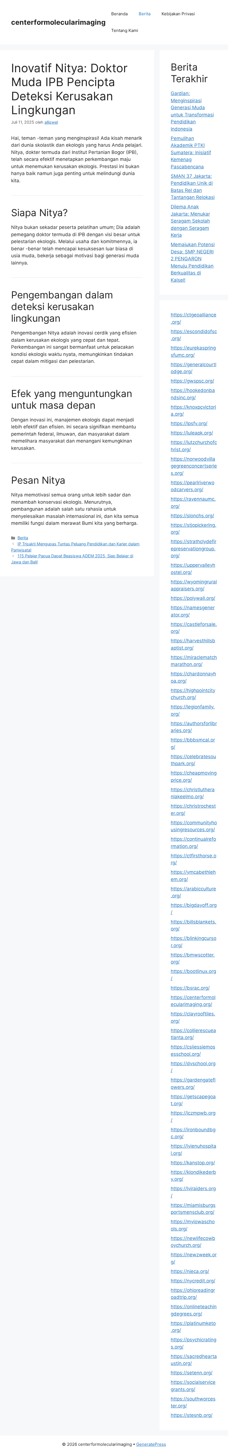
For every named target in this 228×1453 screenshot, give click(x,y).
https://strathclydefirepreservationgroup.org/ (193, 548)
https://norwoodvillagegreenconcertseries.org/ (194, 466)
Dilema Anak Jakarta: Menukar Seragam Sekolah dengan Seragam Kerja (190, 221)
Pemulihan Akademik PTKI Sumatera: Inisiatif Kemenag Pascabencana (191, 152)
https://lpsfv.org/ (189, 423)
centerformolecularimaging (58, 22)
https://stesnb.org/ (191, 1415)
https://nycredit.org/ (193, 1281)
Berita (144, 13)
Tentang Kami (124, 30)
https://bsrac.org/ (190, 988)
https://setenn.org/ (191, 1372)
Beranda (119, 13)
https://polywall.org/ (193, 598)
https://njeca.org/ (190, 1271)
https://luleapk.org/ (192, 433)
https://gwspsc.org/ (192, 381)
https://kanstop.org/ (193, 1162)
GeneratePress (151, 1444)
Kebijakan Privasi (178, 13)
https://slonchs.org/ (192, 515)
